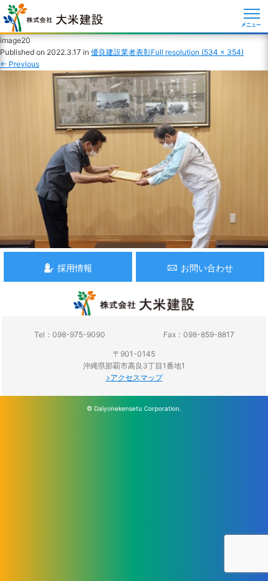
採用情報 (74, 267)
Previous (19, 64)
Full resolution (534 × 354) (197, 52)
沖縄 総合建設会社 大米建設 (53, 17)
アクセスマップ (136, 377)
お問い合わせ (207, 267)
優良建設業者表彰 (121, 52)
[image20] (134, 241)
